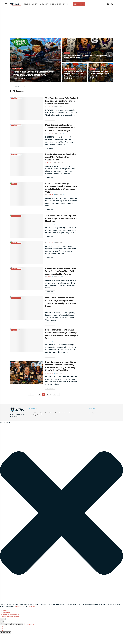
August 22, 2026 (69, 61)
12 (64, 309)
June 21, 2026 (56, 162)
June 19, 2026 (56, 276)
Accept (3, 619)
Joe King (49, 162)
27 (62, 276)
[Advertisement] (61, 21)
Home (11, 86)
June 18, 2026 (56, 341)
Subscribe (58, 413)
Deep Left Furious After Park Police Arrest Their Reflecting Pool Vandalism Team (60, 157)
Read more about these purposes (9, 616)
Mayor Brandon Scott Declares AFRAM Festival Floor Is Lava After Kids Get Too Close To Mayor (60, 128)
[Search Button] (112, 4)
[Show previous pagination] (29, 394)
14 (64, 106)
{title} (1, 626)
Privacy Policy (38, 413)
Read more (51, 119)
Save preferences (18, 624)
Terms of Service (19, 606)
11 (47, 394)
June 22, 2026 (58, 133)
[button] (61, 513)
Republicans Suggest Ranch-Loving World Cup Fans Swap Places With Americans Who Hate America (60, 271)
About (29, 413)
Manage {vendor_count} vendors (9, 614)
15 (62, 162)
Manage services (5, 612)
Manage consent (5, 632)
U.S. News (35, 4)
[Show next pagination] (58, 394)
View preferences (6, 624)
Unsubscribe (67, 413)
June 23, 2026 (58, 106)
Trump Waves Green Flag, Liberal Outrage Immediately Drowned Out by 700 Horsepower (33, 74)
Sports (65, 4)
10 (64, 242)
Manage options (4, 610)
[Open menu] (6, 4)
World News (44, 4)
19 (64, 224)
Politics (27, 4)
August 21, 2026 (69, 81)
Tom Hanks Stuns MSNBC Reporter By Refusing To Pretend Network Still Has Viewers (61, 218)
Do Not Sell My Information (35, 415)
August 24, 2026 (26, 81)
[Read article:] (26, 252)
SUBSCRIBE (80, 4)
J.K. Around (17, 81)
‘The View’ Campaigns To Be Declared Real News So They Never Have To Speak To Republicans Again (61, 101)
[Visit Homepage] (15, 4)
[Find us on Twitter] (108, 4)
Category (17, 86)
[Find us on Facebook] (104, 4)
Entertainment (55, 4)
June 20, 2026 (58, 224)
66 (54, 394)
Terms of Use (48, 413)
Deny (2, 621)
